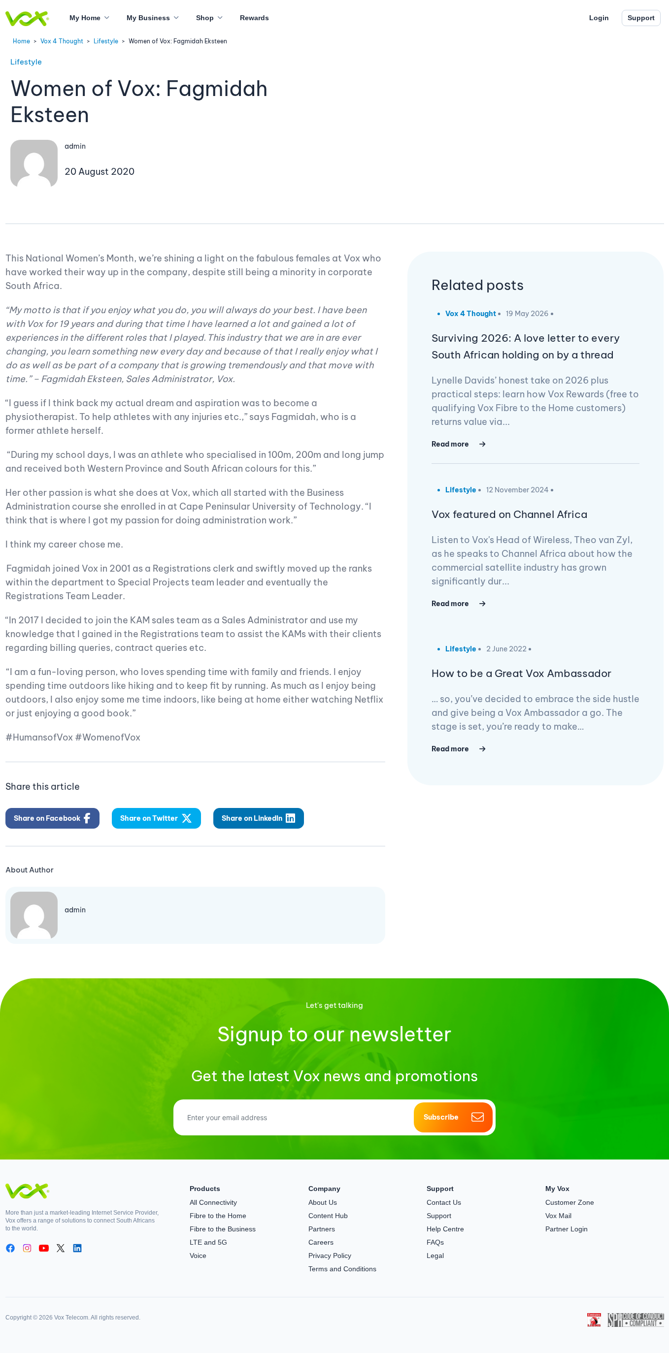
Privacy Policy (329, 1255)
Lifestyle (106, 41)
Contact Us (444, 1202)
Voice (198, 1255)
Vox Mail (558, 1216)
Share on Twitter (149, 818)
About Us (322, 1202)
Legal (435, 1255)
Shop (205, 18)
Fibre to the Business (223, 1229)
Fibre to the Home (218, 1216)
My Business (148, 18)
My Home (84, 18)
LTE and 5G (208, 1242)
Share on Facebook (47, 818)
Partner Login (566, 1229)
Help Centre (445, 1229)
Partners (321, 1229)
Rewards (254, 18)
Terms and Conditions (342, 1269)
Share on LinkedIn (252, 818)
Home (21, 41)
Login (599, 18)
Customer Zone (569, 1202)
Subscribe (441, 1117)
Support (641, 18)
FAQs (435, 1242)
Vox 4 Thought (61, 41)
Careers (321, 1242)
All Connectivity (213, 1202)
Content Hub (328, 1216)
